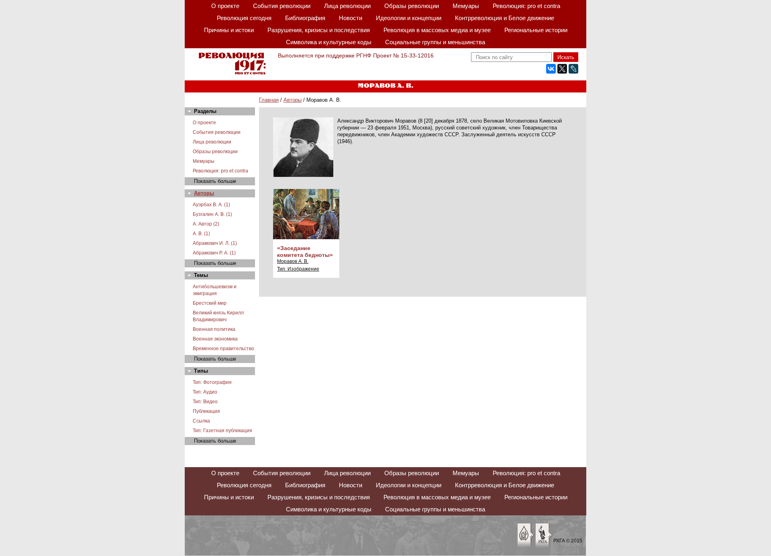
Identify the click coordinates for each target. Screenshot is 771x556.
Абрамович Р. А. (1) (214, 253)
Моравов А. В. (292, 261)
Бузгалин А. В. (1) (212, 214)
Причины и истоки (229, 30)
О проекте (225, 5)
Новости (350, 17)
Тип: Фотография (212, 382)
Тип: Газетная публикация (222, 430)
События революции (281, 5)
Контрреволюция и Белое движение (504, 17)
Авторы (293, 100)
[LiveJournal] (573, 69)
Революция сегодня (244, 17)
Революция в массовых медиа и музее (437, 30)
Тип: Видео (205, 401)
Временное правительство (223, 348)
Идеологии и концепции (408, 17)
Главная (269, 100)
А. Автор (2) (206, 224)
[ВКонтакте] (551, 69)
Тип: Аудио (205, 392)
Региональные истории (535, 30)
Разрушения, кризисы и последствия (318, 30)
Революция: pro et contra (526, 5)
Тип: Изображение (298, 269)
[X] (562, 69)
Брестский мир (209, 303)
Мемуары (466, 5)
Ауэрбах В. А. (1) (211, 204)
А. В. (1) (201, 233)
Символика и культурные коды (328, 42)
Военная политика (214, 329)
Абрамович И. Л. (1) (215, 243)
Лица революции (347, 5)
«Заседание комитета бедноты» (305, 251)
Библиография (305, 17)
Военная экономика (215, 339)
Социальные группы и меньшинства (435, 42)
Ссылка (201, 421)
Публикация (206, 411)
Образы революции (411, 5)
